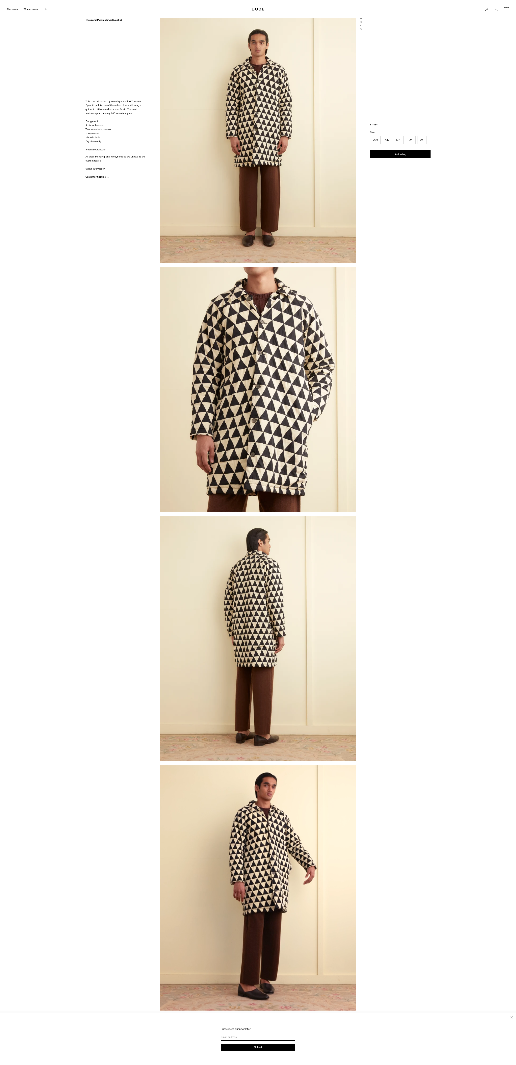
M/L (398, 140)
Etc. (46, 8)
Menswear (13, 8)
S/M (387, 140)
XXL (422, 140)
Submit (258, 1047)
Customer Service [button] (95, 177)
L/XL (410, 140)
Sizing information (95, 168)
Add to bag (400, 154)
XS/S (375, 140)
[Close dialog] (511, 1017)
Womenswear (31, 8)
